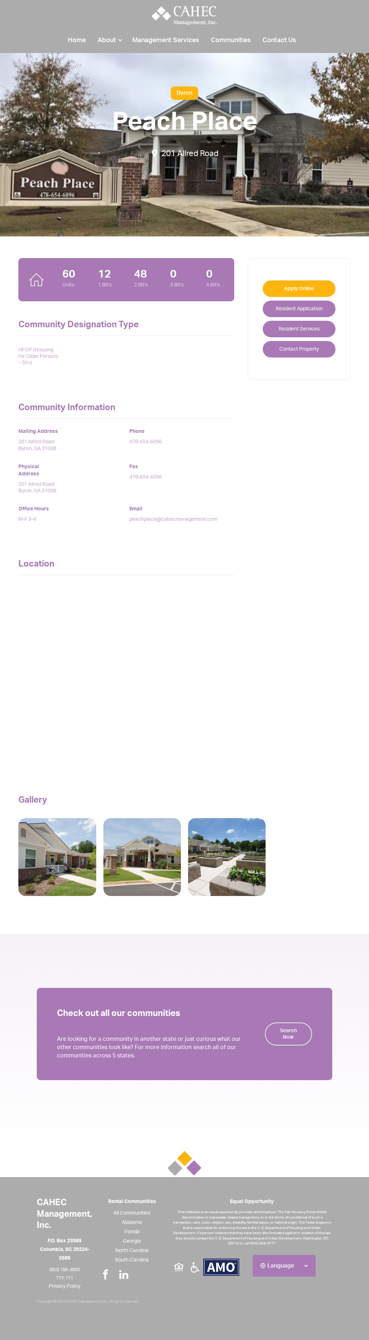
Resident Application (299, 308)
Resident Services (299, 329)
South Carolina (132, 1260)
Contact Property (299, 349)
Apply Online (299, 288)
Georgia (132, 1241)
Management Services (165, 40)
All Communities (132, 1213)
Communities (231, 40)
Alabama (132, 1222)
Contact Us (279, 40)
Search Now (288, 1034)
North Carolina (131, 1250)
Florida (132, 1231)
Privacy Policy (64, 1286)
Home (77, 40)
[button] (109, 40)
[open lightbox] (57, 857)
